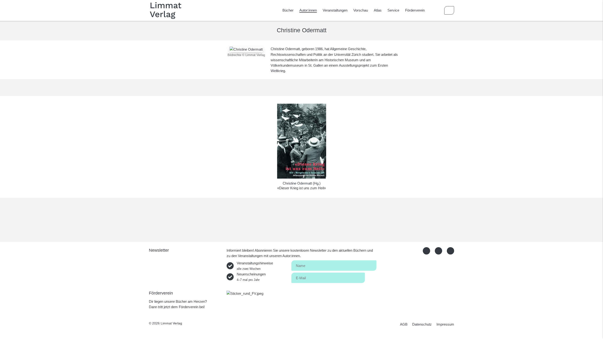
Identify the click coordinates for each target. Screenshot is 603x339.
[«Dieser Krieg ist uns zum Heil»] (301, 141)
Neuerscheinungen (251, 277)
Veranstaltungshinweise (255, 265)
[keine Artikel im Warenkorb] (449, 10)
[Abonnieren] (370, 277)
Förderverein (415, 10)
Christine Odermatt (297, 183)
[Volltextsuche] (435, 10)
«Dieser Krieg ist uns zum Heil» (301, 188)
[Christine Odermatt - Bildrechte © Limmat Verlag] (246, 49)
